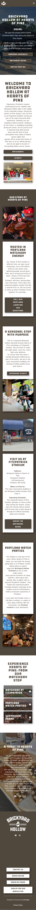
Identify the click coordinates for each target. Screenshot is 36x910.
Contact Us (18, 870)
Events (18, 158)
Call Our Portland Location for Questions (18, 305)
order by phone (18, 882)
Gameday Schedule (18, 54)
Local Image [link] (25, 900)
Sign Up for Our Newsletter (18, 890)
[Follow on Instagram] (20, 796)
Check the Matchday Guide (18, 524)
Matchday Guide (18, 61)
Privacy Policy (18, 905)
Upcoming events (18, 373)
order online (18, 876)
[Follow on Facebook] (15, 796)
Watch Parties (17, 67)
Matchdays (18, 152)
